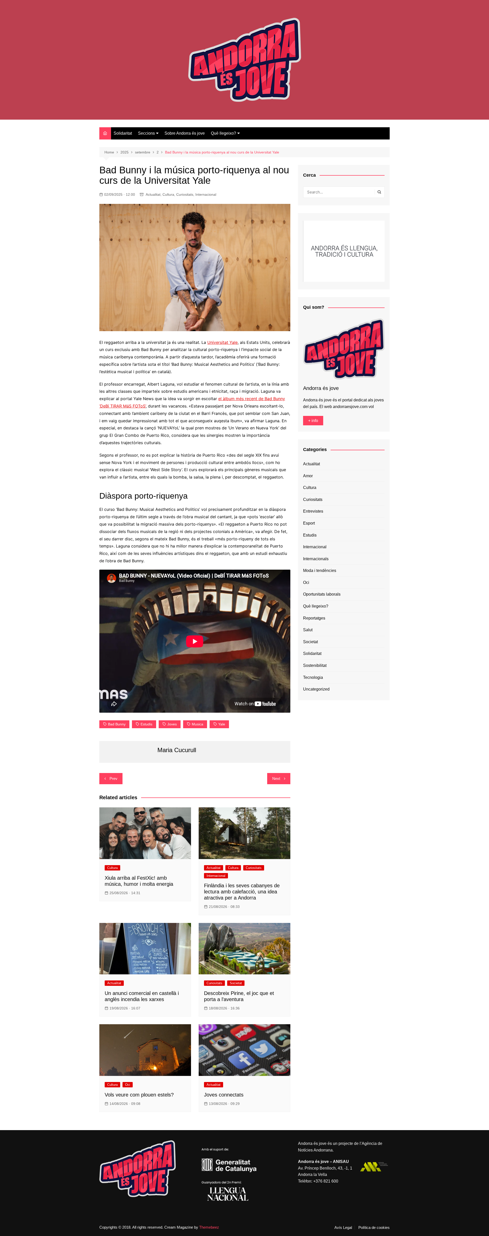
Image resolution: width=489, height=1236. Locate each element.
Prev (113, 778)
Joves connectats (223, 1095)
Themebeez (209, 1227)
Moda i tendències (319, 570)
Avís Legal (343, 1228)
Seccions (146, 133)
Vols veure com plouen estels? (139, 1095)
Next (276, 778)
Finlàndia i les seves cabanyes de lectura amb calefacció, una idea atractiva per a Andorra (242, 892)
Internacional (205, 194)
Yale (221, 724)
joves (172, 724)
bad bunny (117, 724)
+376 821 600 (325, 1181)
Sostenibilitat (315, 665)
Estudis (310, 535)
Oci (127, 1085)
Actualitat (153, 194)
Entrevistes (313, 511)
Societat (236, 983)
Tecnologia (313, 677)
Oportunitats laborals (322, 594)
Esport (309, 523)
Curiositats (184, 194)
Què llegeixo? (223, 133)
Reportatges (314, 618)
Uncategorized (316, 689)
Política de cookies (374, 1228)
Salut (308, 630)
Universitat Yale (222, 342)
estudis (146, 724)
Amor (308, 476)
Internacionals (316, 559)
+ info (313, 420)
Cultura (168, 194)
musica (197, 724)
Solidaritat (123, 133)
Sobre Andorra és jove (185, 133)
